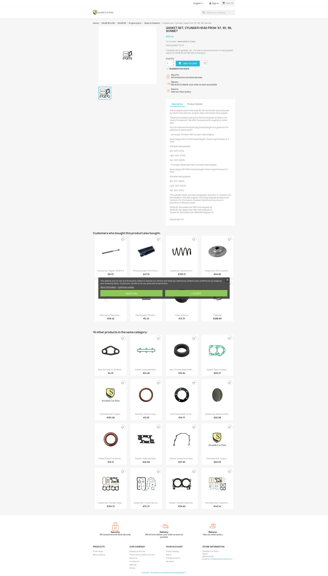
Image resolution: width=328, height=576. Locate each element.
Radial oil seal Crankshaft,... (111, 458)
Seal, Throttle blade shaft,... (182, 369)
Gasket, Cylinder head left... (181, 503)
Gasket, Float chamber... (217, 369)
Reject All (132, 293)
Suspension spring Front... (181, 270)
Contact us (134, 561)
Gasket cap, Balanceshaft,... (217, 414)
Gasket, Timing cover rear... (182, 458)
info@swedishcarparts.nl (221, 559)
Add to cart (187, 63)
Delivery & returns (137, 551)
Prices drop (98, 551)
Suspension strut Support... (217, 270)
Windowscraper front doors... (146, 270)
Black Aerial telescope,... (110, 315)
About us (133, 558)
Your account (174, 546)
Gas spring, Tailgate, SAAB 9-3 (111, 270)
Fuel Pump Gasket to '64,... (181, 414)
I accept (196, 293)
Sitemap (133, 564)
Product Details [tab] (194, 104)
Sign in (169, 554)
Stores (132, 568)
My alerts (170, 561)
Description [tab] (177, 104)
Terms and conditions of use (141, 554)
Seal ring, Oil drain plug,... (146, 414)
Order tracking (172, 551)
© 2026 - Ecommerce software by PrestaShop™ (164, 572)
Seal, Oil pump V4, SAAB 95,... (110, 369)
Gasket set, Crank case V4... (146, 503)
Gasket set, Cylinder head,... (110, 503)
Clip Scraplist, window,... (146, 315)
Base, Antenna (181, 315)
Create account (173, 558)
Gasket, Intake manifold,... (146, 369)
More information (108, 287)
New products (99, 554)
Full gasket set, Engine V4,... (217, 503)
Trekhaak (217, 315)
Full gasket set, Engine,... (111, 414)
